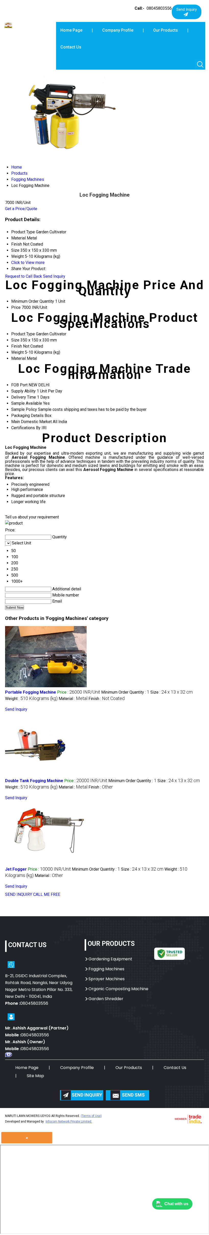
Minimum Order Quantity (32, 301)
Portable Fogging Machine (30, 692)
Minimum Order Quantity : (125, 692)
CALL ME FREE (46, 894)
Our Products (165, 30)
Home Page (71, 30)
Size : (171, 692)
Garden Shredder (105, 999)
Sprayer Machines (106, 979)
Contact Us (70, 47)
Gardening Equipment (110, 959)
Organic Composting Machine (118, 989)
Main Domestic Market (31, 421)
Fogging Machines (106, 969)
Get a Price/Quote (21, 208)
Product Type (23, 334)
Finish (16, 346)
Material (18, 358)
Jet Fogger (16, 869)
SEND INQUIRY (18, 894)
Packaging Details (27, 415)
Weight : (31, 698)
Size (15, 340)
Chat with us (176, 1204)
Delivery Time (23, 397)
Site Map (35, 1076)
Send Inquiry (54, 276)
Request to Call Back (23, 276)
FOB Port (19, 385)
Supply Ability (23, 391)
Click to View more (28, 262)
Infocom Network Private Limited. (69, 1121)
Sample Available (26, 403)
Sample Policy (24, 409)
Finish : (106, 698)
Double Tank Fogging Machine (34, 780)
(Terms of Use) (91, 1116)
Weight (17, 352)
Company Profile (117, 30)
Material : (73, 698)
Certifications (23, 427)
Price (16, 307)
